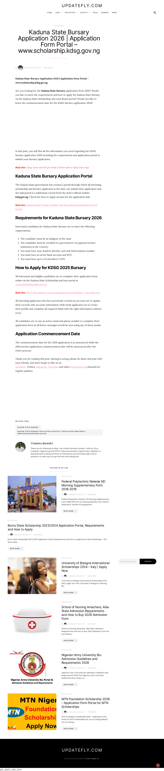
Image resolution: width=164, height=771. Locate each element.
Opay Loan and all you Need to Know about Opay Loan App (58, 167)
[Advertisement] (58, 127)
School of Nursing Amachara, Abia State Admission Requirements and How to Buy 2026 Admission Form (85, 612)
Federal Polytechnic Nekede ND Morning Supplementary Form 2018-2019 (83, 485)
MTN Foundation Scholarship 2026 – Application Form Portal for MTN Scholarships (85, 703)
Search (148, 561)
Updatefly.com (82, 5)
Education (70, 12)
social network (78, 366)
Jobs (57, 12)
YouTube (53, 366)
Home (49, 12)
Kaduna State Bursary (28, 427)
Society (84, 12)
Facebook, (21, 366)
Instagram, (42, 366)
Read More (69, 511)
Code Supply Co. (93, 758)
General (105, 12)
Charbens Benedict (32, 68)
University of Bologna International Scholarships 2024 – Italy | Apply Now (85, 567)
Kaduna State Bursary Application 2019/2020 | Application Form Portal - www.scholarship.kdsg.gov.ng (52, 432)
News (114, 12)
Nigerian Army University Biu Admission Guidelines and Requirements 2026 (81, 659)
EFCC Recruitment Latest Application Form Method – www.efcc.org (63, 292)
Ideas (95, 12)
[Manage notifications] (158, 765)
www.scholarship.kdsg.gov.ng (31, 284)
